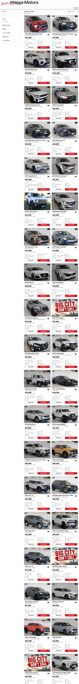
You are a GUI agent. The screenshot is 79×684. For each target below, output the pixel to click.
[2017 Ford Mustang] (65, 379)
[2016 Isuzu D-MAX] (37, 379)
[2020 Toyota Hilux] (65, 95)
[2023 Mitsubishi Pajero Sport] (65, 662)
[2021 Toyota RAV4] (37, 166)
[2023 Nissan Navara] (37, 662)
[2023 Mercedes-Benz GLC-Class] (65, 24)
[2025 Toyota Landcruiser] (65, 59)
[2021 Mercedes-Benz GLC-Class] (65, 485)
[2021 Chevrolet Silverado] (65, 521)
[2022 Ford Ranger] (65, 343)
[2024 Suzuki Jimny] (37, 201)
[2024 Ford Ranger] (65, 450)
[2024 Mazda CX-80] (37, 237)
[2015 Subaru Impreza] (65, 237)
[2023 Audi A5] (37, 272)
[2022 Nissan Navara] (37, 308)
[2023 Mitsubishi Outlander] (37, 24)
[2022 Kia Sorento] (65, 272)
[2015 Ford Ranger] (65, 308)
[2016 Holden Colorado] (65, 201)
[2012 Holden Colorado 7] (65, 166)
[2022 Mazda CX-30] (65, 130)
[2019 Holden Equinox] (37, 591)
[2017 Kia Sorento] (37, 414)
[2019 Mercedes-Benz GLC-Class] (37, 450)
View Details (31, 47)
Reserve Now (44, 47)
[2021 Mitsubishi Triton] (37, 343)
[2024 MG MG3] (65, 627)
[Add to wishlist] (48, 35)
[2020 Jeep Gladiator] (65, 414)
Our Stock (75, 7)
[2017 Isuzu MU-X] (37, 521)
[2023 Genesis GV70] (37, 59)
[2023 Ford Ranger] (37, 627)
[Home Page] (19, 3)
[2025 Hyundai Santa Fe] (37, 95)
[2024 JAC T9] (37, 485)
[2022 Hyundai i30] (65, 591)
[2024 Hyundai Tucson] (65, 556)
